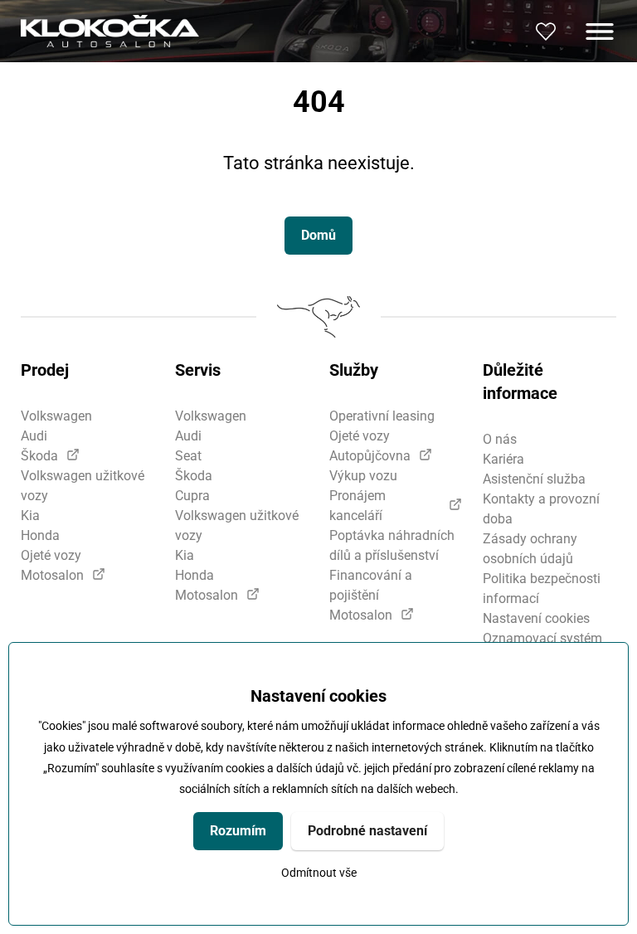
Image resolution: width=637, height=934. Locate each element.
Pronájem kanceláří (357, 505)
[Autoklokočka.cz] (110, 31)
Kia (30, 515)
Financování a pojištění (370, 585)
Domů (318, 235)
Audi (34, 436)
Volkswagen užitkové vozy (82, 485)
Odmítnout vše (319, 873)
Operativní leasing (382, 416)
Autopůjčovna (370, 456)
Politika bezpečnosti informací (542, 588)
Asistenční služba (534, 479)
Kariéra (503, 459)
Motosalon (52, 575)
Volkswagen (56, 416)
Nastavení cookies (536, 618)
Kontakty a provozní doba (541, 509)
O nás (500, 439)
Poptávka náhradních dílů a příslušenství (392, 545)
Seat (188, 456)
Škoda (39, 456)
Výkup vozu (363, 476)
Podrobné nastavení (367, 831)
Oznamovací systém (542, 638)
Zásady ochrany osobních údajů (530, 549)
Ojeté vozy (51, 555)
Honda (40, 535)
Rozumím (238, 831)
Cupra (192, 495)
